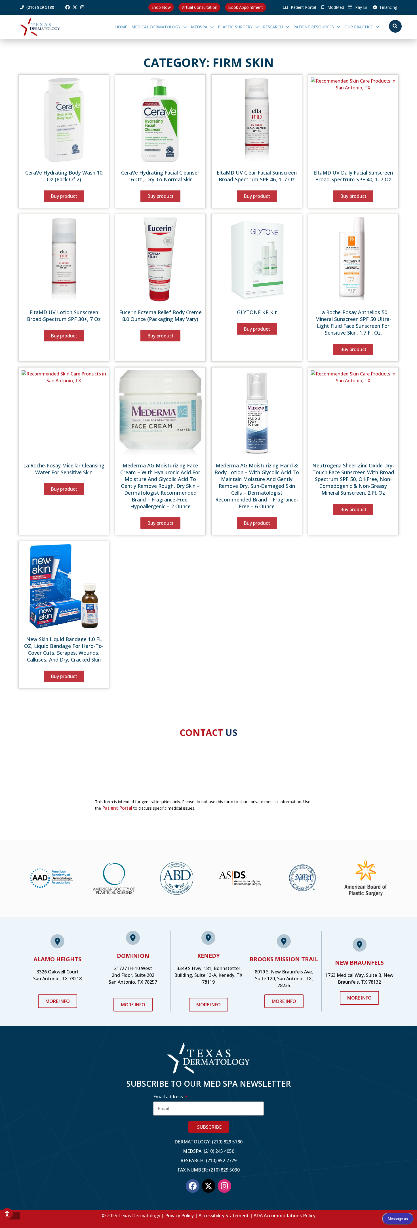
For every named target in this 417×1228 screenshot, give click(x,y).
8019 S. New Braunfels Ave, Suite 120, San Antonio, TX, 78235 (284, 978)
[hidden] (14, 1216)
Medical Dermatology (155, 27)
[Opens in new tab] (67, 7)
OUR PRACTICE (358, 27)
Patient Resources (313, 27)
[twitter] (75, 7)
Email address (168, 1096)
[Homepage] (48, 27)
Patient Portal (117, 808)
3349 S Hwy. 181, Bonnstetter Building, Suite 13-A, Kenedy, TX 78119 (208, 975)
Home (121, 27)
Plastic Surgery (235, 27)
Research (273, 27)
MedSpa (199, 27)
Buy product (64, 196)
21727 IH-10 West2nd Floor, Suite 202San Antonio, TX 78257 (133, 975)
